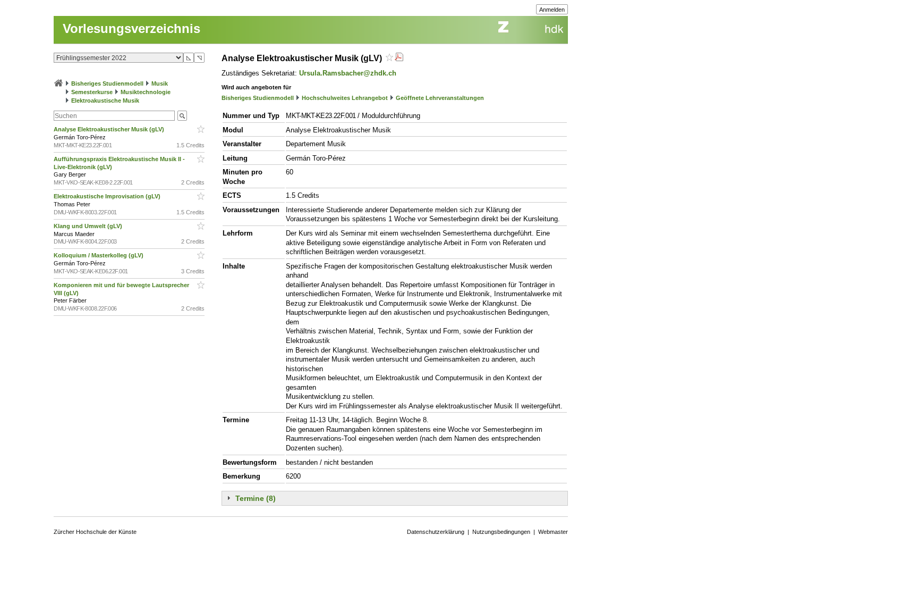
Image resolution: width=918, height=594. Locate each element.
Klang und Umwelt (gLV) (89, 226)
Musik (159, 83)
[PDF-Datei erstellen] (399, 58)
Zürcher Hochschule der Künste (95, 532)
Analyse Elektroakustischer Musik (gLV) (110, 129)
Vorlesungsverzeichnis (131, 28)
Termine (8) (255, 498)
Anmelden (552, 9)
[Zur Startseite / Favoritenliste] (58, 83)
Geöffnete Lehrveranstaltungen (440, 98)
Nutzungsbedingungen (501, 532)
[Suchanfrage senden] (182, 116)
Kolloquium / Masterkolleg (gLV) (99, 255)
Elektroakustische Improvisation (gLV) (108, 196)
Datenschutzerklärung (435, 532)
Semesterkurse (92, 92)
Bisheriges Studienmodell (107, 83)
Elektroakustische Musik (105, 100)
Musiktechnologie (146, 92)
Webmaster (553, 532)
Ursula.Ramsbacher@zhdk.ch (347, 73)
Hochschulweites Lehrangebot (345, 98)
